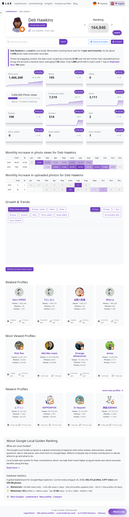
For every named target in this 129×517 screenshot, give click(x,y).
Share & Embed (100, 41)
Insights (49, 3)
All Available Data (112, 215)
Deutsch (103, 3)
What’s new (119, 511)
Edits (35, 215)
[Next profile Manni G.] (111, 25)
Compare (57, 496)
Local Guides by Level (66, 513)
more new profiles (111, 390)
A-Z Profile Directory (86, 513)
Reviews (13, 215)
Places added (46, 215)
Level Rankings (36, 3)
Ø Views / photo (38, 209)
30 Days (95, 209)
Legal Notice (29, 513)
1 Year (116, 209)
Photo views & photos (18, 209)
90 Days (106, 209)
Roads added (61, 215)
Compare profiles (63, 3)
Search (63, 42)
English (121, 3)
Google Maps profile (37, 25)
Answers (24, 215)
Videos (52, 209)
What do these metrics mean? (20, 269)
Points (61, 209)
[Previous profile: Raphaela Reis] (85, 25)
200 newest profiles (45, 513)
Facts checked (15, 220)
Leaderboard (20, 3)
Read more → (13, 467)
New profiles (45, 496)
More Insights (17, 496)
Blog (75, 3)
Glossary (101, 513)
